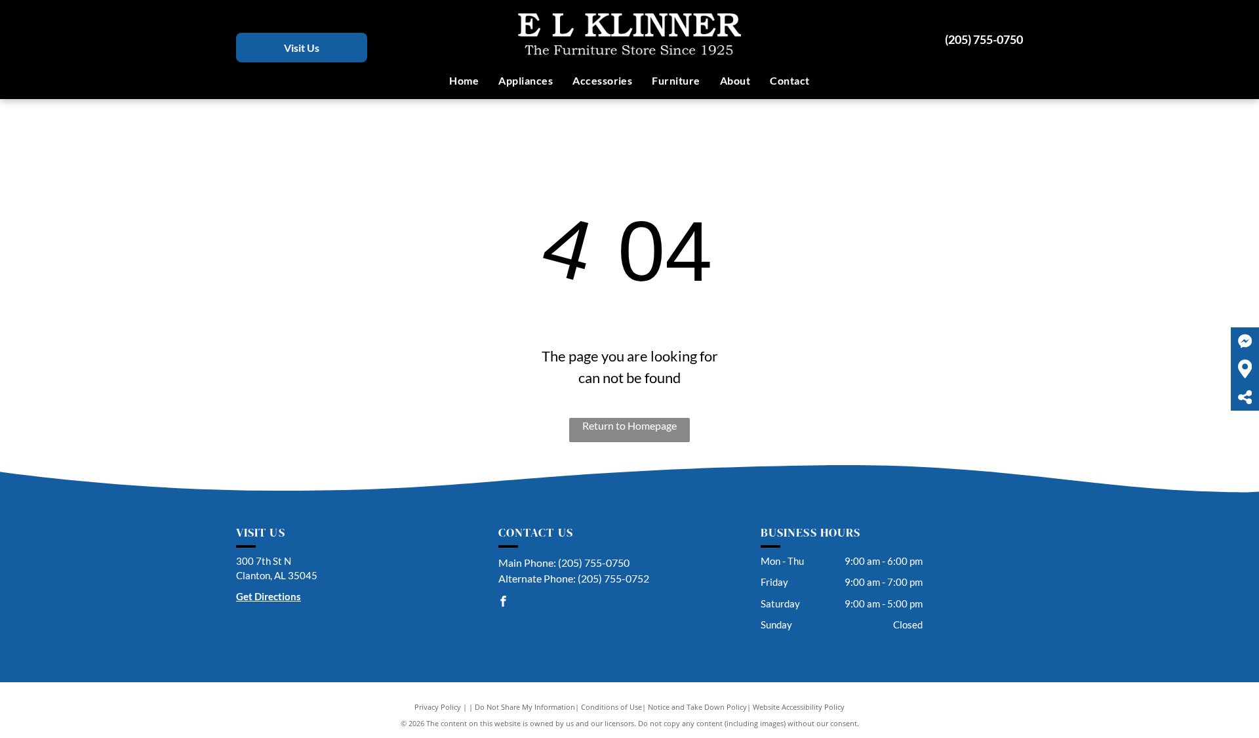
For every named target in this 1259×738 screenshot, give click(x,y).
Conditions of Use (611, 707)
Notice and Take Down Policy (697, 707)
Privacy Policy (437, 707)
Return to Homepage (629, 425)
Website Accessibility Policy (799, 707)
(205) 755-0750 (984, 39)
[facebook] (503, 603)
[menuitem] (464, 81)
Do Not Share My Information (525, 707)
